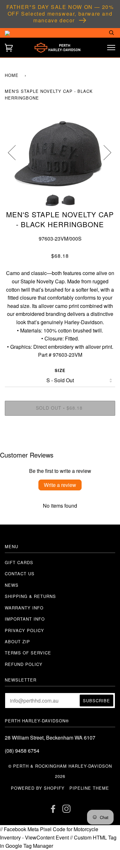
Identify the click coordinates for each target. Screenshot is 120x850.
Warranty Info (24, 608)
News (12, 585)
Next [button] (103, 152)
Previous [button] (16, 152)
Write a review (60, 484)
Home (12, 75)
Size (60, 370)
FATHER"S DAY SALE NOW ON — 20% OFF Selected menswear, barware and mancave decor (60, 13)
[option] (60, 152)
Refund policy (24, 664)
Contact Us (20, 573)
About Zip (17, 641)
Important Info (25, 619)
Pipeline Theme (89, 788)
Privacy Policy (24, 630)
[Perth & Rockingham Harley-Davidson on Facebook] (53, 810)
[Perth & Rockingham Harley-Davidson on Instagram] (66, 810)
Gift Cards (19, 562)
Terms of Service (28, 653)
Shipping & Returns (30, 596)
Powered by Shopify (38, 788)
